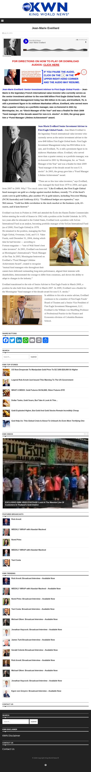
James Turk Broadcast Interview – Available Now (33, 640)
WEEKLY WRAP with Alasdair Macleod (28, 529)
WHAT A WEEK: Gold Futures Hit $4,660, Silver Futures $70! (38, 390)
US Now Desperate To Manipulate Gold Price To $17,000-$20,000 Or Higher (44, 370)
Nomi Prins (16, 540)
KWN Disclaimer (11, 735)
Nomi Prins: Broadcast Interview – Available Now (33, 599)
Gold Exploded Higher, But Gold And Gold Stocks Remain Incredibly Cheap (45, 411)
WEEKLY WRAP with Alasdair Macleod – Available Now (36, 589)
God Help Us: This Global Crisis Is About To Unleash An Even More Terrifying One (47, 421)
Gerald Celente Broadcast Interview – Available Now (34, 650)
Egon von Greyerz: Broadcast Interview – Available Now (36, 691)
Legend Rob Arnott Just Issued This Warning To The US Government (42, 380)
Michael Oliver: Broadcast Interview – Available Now (34, 619)
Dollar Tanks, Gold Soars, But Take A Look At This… (34, 400)
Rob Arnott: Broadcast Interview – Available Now (33, 578)
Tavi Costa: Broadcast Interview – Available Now (32, 609)
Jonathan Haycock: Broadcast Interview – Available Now (36, 630)
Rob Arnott (16, 519)
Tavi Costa (16, 560)
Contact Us (8, 749)
